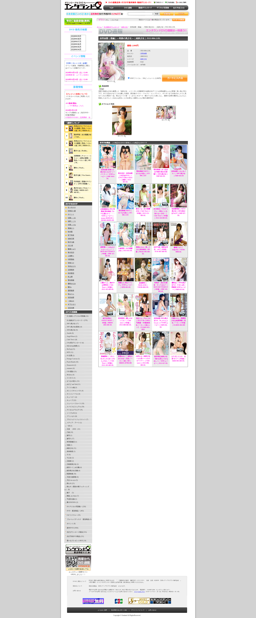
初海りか (71, 263)
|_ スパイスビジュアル (72, 407)
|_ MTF (67, 352)
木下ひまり (72, 304)
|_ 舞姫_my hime (70, 496)
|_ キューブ (68, 400)
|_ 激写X (67, 439)
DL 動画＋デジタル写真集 (76, 316)
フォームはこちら (139, 591)
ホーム (99, 27)
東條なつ (71, 228)
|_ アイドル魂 (69, 387)
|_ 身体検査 (68, 451)
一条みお (71, 301)
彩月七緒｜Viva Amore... (82, 175)
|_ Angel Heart (69, 336)
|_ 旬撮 (67, 445)
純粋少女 (124, 27)
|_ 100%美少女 (69, 324)
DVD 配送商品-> (73, 511)
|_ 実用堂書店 (69, 442)
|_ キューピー (69, 397)
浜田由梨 (71, 297)
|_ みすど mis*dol (70, 384)
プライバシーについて (137, 610)
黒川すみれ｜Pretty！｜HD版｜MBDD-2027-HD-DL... (82, 190)
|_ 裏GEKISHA (70, 502)
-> (75, 320)
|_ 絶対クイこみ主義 (71, 467)
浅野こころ (72, 221)
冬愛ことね (72, 225)
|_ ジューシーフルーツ (72, 403)
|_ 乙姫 (67, 432)
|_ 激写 (67, 435)
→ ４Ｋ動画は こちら (74, 106)
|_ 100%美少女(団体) (72, 327)
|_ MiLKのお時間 (70, 346)
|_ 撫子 (67, 493)
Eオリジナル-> (72, 515)
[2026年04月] (78, 49)
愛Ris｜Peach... (79, 168)
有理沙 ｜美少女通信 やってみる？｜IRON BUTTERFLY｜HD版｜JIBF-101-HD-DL (161, 287)
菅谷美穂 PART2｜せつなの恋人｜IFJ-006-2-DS (143, 173)
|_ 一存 (67, 426)
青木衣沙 (71, 252)
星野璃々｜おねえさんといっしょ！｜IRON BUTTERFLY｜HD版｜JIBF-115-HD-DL (107, 251)
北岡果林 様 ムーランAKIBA (77, 75)
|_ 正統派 (67, 461)
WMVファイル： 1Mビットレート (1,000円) (145, 78)
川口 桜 (70, 245)
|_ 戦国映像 (68, 474)
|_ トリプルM (69, 413)
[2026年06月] (78, 44)
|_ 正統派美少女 (70, 464)
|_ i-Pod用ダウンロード (72, 343)
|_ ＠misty (68, 375)
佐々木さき (72, 207)
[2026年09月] (78, 36)
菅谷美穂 (71, 280)
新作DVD (70, 528)
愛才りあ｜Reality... (81, 151)
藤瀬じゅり (72, 249)
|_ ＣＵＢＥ (68, 378)
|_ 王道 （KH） (70, 429)
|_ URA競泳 (68, 371)
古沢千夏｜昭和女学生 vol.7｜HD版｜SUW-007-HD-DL (161, 249)
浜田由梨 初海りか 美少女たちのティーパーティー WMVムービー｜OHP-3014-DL (107, 174)
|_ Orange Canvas (70, 359)
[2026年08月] (78, 39)
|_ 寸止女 (67, 458)
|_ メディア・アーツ (71, 423)
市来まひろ (72, 266)
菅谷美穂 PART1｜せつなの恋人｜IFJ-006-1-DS (125, 213)
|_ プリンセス (69, 416)
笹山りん (71, 294)
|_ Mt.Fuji (68, 349)
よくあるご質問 (102, 610)
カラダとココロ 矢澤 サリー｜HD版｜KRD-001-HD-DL (178, 359)
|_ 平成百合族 (69, 499)
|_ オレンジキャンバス (72, 391)
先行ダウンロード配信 (75, 532)
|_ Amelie (67, 333)
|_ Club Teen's (69, 339)
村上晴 (70, 277)
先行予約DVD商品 (73, 536)
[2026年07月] (78, 41)
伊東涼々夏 (72, 211)
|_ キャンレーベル (71, 394)
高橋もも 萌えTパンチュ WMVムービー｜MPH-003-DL (125, 285)
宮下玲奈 (71, 235)
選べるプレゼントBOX (75, 541)
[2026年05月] (78, 47)
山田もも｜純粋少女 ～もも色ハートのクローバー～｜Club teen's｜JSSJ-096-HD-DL (143, 360)
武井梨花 (71, 273)
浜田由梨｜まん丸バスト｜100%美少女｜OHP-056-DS (178, 173)
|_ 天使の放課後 (70, 477)
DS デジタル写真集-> (74, 506)
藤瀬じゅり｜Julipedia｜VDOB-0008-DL (178, 249)
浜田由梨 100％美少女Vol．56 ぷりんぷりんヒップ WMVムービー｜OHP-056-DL (161, 322)
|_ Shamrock (69, 365)
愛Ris (70, 287)
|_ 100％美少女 (69, 330)
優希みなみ (72, 284)
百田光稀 (71, 308)
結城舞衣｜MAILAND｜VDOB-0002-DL (143, 285)
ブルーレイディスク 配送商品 (78, 519)
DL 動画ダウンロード (111, 27)
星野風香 (71, 290)
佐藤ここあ (72, 218)
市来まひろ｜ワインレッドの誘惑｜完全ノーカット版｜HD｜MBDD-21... (82, 143)
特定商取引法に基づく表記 (119, 610)
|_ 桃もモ (67, 483)
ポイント (71, 214)
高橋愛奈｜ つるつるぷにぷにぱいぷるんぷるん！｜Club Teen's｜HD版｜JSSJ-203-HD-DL (107, 360)
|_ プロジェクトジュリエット (75, 419)
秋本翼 (70, 232)
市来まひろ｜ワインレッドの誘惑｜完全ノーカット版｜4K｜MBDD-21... (82, 128)
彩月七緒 (71, 242)
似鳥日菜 (71, 239)
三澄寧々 (71, 256)
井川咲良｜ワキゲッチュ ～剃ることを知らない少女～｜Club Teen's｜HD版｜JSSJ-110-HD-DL (161, 213)
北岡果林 (71, 270)
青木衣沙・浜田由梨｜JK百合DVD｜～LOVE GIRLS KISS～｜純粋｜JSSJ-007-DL (125, 177)
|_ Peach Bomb (69, 362)
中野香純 (71, 259)
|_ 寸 (66, 455)
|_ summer (68, 368)
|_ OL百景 (68, 355)
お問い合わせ (152, 610)
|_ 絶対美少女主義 (71, 471)
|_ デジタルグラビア (71, 410)
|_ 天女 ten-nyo (69, 480)
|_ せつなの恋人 (70, 381)
